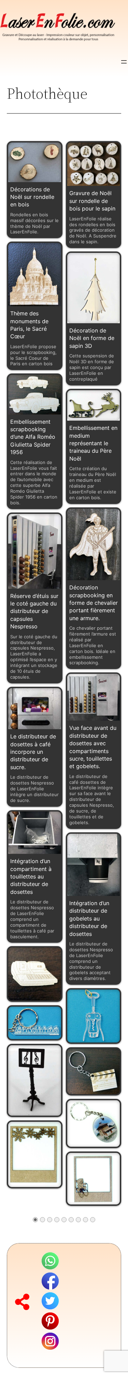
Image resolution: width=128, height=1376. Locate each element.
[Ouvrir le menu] (124, 62)
